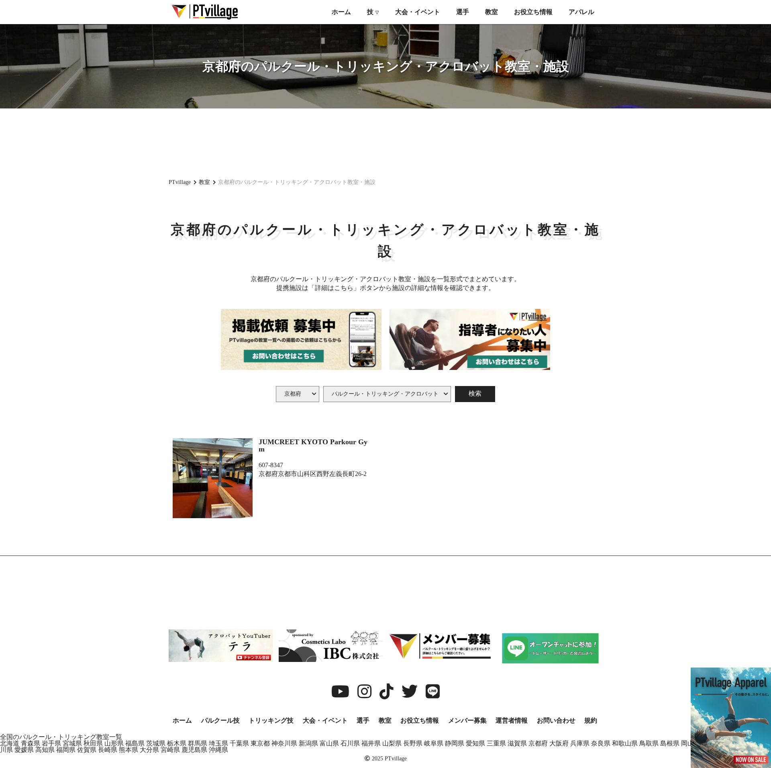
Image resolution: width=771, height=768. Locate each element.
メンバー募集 (467, 720)
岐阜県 (433, 743)
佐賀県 (86, 749)
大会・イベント (417, 11)
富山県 (329, 743)
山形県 (114, 743)
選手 (462, 11)
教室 (491, 11)
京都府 (538, 743)
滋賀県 (517, 743)
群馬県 (197, 743)
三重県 (496, 743)
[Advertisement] (385, 143)
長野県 (412, 743)
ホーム (341, 11)
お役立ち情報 (533, 11)
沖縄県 (218, 749)
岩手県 (51, 743)
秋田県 (93, 743)
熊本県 (128, 749)
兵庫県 (579, 743)
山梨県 (392, 743)
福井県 (371, 743)
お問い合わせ (556, 720)
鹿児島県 (194, 749)
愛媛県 (24, 749)
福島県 (135, 743)
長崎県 (107, 749)
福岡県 (65, 749)
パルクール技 (220, 720)
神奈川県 (284, 743)
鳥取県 (649, 743)
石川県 (350, 743)
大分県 (149, 749)
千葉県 (239, 743)
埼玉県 (218, 743)
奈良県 (600, 743)
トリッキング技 (271, 720)
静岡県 (454, 743)
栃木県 (176, 743)
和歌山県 (625, 743)
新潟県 (308, 743)
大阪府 (559, 743)
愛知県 (475, 743)
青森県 (30, 743)
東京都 (260, 743)
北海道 (9, 743)
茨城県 (155, 743)
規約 (590, 720)
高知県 (45, 749)
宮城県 (72, 743)
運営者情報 (512, 720)
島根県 (669, 743)
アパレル (581, 11)
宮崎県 (170, 749)
